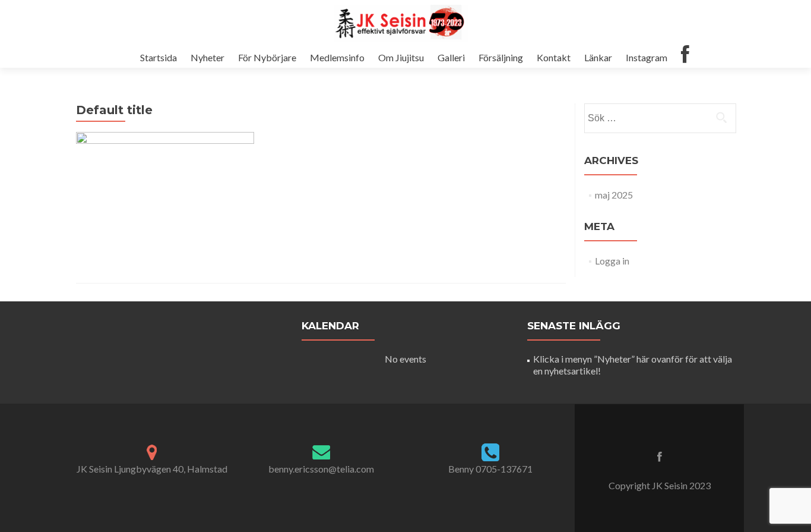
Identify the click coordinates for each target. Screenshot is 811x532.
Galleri (451, 57)
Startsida (158, 57)
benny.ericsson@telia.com (321, 468)
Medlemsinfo (337, 57)
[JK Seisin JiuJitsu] (401, 22)
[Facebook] (685, 56)
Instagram (646, 57)
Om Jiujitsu (401, 57)
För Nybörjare (267, 57)
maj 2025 (614, 194)
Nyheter (207, 57)
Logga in (612, 260)
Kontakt (554, 57)
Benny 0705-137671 (490, 468)
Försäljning (501, 57)
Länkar (598, 57)
